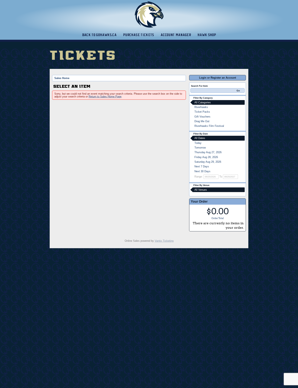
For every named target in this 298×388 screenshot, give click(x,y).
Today (198, 142)
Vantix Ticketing (164, 240)
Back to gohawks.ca (99, 35)
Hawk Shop (206, 35)
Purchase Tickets (138, 35)
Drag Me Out (201, 121)
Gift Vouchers (202, 116)
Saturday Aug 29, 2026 (207, 161)
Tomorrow (200, 147)
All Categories (202, 102)
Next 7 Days (201, 166)
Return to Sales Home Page (105, 96)
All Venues (200, 189)
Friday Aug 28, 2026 (206, 157)
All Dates (199, 138)
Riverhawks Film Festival (209, 125)
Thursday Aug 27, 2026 (208, 152)
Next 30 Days (202, 171)
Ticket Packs (202, 111)
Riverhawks (201, 107)
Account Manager (176, 35)
